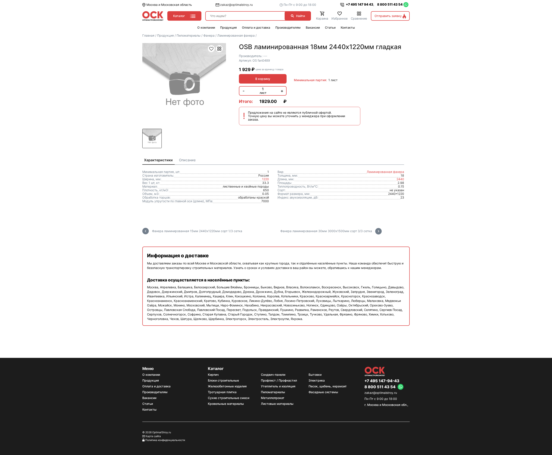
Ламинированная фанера (385, 172)
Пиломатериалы (273, 392)
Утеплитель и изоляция (278, 386)
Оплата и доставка (156, 386)
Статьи (147, 403)
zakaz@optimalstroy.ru (236, 4)
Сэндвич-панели (273, 374)
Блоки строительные (223, 380)
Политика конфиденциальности (165, 440)
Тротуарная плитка (222, 392)
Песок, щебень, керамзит (328, 386)
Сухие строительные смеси (228, 398)
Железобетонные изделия (227, 386)
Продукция (150, 380)
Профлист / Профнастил (279, 380)
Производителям (155, 392)
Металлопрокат (272, 398)
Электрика (317, 380)
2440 (400, 179)
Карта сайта (153, 436)
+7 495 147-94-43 (381, 381)
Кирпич (213, 374)
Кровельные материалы (226, 403)
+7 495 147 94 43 (359, 4)
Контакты (149, 409)
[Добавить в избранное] (211, 48)
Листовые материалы (277, 403)
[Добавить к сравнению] (219, 48)
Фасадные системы (323, 392)
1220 (265, 179)
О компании (151, 374)
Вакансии (149, 398)
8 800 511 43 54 (390, 4)
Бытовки (315, 374)
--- (265, 56)
